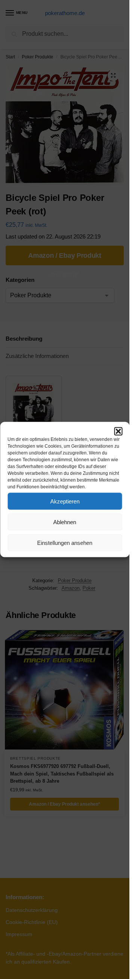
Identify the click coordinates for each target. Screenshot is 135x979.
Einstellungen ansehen (64, 542)
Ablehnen (64, 522)
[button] (118, 431)
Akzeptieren (65, 501)
